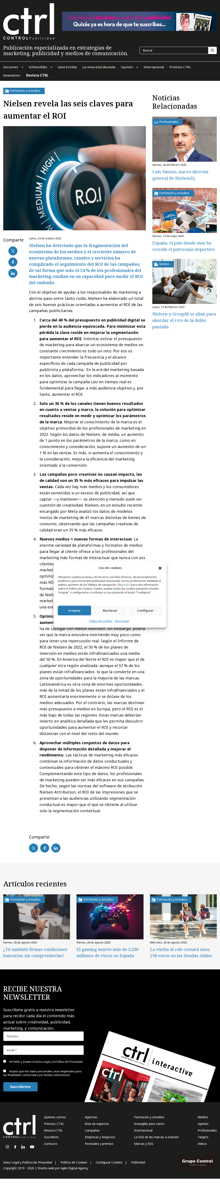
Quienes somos (55, 1117)
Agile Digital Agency (74, 1168)
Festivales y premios (99, 1144)
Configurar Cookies (109, 1162)
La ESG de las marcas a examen (156, 1137)
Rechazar (110, 610)
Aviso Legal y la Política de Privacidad (58, 1062)
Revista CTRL (53, 1130)
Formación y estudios (149, 1117)
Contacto (50, 1144)
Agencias (91, 1117)
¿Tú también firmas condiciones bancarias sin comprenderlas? (35, 952)
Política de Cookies (101, 621)
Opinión (203, 1124)
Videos (202, 1144)
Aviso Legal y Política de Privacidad (27, 1162)
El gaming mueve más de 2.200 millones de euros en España (107, 952)
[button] (160, 568)
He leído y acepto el (45, 1062)
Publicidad (138, 1162)
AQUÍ (127, 585)
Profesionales (207, 1130)
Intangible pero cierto (149, 1124)
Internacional (143, 1130)
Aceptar (74, 610)
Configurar (145, 610)
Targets (203, 1137)
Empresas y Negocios (100, 1137)
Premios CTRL (54, 1124)
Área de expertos (97, 1124)
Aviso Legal (122, 621)
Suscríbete (51, 1137)
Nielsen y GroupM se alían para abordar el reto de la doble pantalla (184, 320)
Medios (203, 1117)
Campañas (92, 1130)
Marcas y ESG (143, 1144)
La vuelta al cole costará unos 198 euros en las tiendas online (181, 952)
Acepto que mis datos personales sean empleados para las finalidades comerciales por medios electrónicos (42, 1073)
